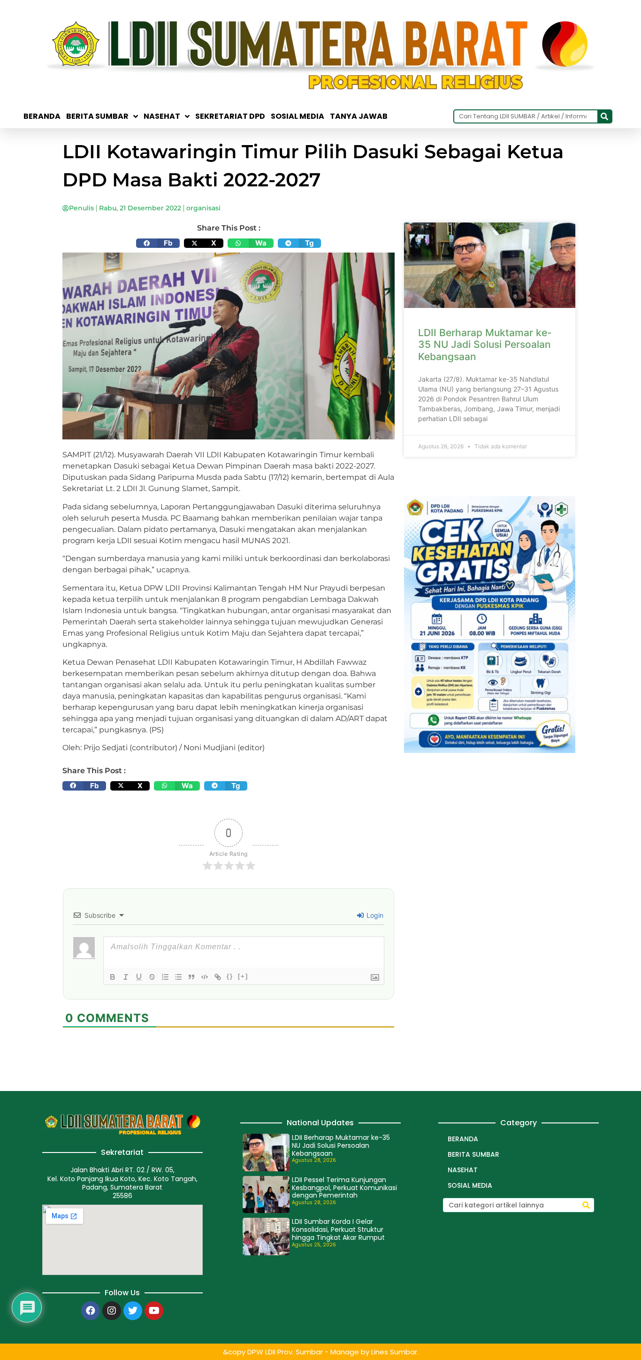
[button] (158, 243)
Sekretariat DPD (230, 116)
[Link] (217, 977)
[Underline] (138, 977)
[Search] (604, 116)
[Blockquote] (191, 977)
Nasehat (162, 116)
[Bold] (112, 977)
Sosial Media (297, 116)
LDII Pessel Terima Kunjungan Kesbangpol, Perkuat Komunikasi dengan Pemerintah (344, 1187)
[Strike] (152, 977)
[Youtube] (154, 1310)
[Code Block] (204, 977)
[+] (243, 976)
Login (374, 915)
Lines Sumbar (394, 1352)
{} (230, 976)
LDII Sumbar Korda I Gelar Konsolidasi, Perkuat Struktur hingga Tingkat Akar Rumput (338, 1229)
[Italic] (125, 977)
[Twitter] (132, 1310)
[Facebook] (90, 1310)
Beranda (42, 116)
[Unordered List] (178, 977)
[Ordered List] (165, 977)
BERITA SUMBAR (97, 116)
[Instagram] (111, 1310)
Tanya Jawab (359, 116)
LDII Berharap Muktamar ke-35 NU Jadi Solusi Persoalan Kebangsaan (485, 344)
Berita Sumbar (473, 1154)
